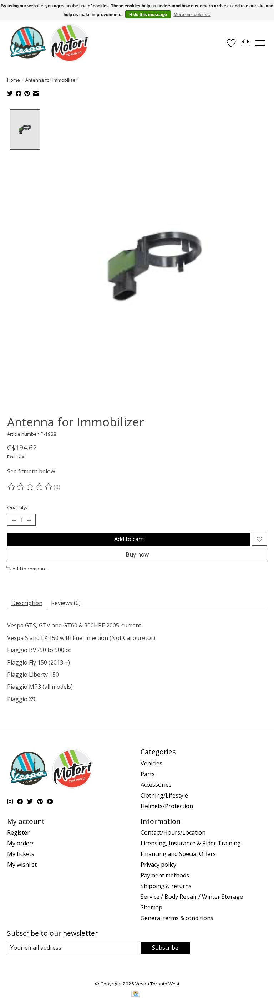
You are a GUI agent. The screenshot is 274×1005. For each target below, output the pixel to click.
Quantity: (17, 507)
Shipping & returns (166, 886)
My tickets (20, 854)
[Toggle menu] (260, 43)
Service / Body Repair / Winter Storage (192, 897)
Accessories (156, 785)
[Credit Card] (135, 994)
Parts (148, 774)
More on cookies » (192, 14)
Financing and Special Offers (178, 854)
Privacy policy (158, 864)
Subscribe (165, 948)
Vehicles (151, 763)
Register (18, 832)
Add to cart (128, 539)
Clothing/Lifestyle (164, 795)
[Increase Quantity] (29, 520)
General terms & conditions (177, 918)
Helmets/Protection (167, 806)
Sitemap (151, 907)
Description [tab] (26, 603)
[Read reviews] (30, 487)
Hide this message (148, 14)
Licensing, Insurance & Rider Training (191, 843)
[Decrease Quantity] (14, 520)
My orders (21, 843)
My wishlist (22, 864)
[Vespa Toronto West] (49, 43)
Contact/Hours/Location (173, 832)
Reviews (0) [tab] (66, 603)
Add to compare (29, 568)
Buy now (137, 554)
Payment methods (165, 875)
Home (13, 80)
